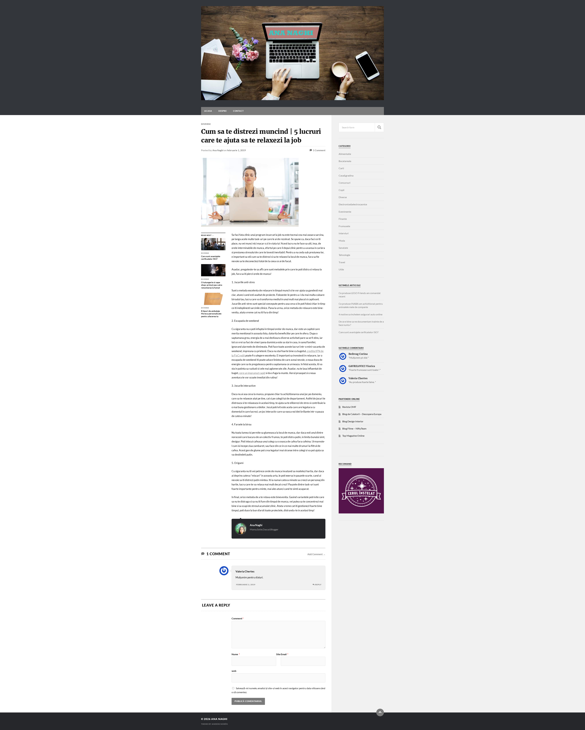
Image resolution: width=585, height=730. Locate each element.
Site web (256, 662)
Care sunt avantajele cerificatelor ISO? (358, 332)
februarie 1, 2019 (236, 150)
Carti (341, 168)
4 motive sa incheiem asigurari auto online (360, 314)
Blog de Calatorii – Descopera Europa (361, 414)
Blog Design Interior (352, 421)
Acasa (208, 111)
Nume (236, 654)
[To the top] (380, 712)
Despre (222, 111)
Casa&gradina (346, 175)
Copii (341, 190)
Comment (237, 618)
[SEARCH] (379, 127)
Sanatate (343, 247)
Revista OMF (349, 406)
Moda (342, 240)
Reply (318, 584)
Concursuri (344, 182)
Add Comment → (316, 554)
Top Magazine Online (353, 435)
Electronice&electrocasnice (353, 204)
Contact (238, 111)
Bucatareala (345, 161)
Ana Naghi (217, 150)
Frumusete (344, 226)
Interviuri (344, 233)
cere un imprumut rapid (252, 373)
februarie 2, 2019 (245, 584)
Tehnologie (344, 254)
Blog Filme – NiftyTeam (354, 428)
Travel (342, 262)
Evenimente (345, 211)
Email (284, 654)
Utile (341, 269)
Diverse (206, 124)
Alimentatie (345, 153)
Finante (343, 218)
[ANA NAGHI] (292, 98)
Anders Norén (220, 724)
